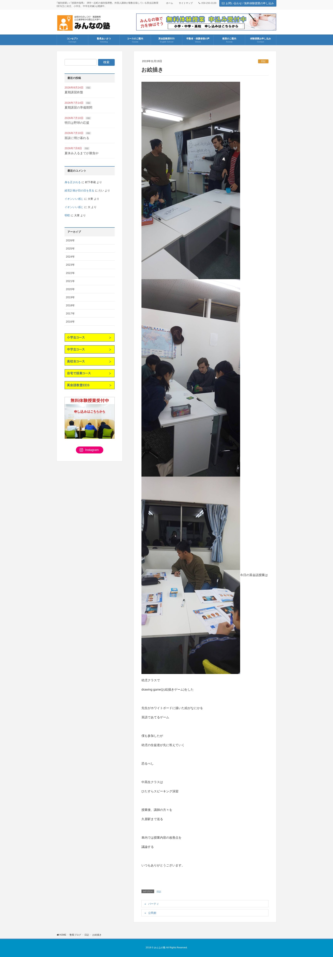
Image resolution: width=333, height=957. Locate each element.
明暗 (67, 215)
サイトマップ (186, 3)
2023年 (70, 264)
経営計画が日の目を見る (79, 190)
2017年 (70, 313)
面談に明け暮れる (77, 138)
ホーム (169, 3)
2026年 (70, 240)
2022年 (70, 273)
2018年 (70, 305)
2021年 (70, 281)
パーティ (153, 903)
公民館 (152, 912)
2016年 (70, 321)
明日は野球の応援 (77, 122)
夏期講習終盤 (74, 92)
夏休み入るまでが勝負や (81, 153)
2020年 (70, 289)
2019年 (70, 297)
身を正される (73, 182)
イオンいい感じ (74, 198)
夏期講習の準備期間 (78, 107)
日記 (263, 61)
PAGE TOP (322, 924)
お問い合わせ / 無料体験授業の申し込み (250, 3)
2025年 (70, 248)
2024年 (70, 256)
